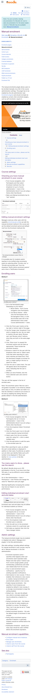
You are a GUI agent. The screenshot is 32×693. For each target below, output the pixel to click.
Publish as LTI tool (7, 78)
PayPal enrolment (6, 75)
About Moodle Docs (7, 687)
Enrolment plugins (6, 45)
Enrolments (5, 37)
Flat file (3, 66)
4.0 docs (25, 11)
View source (15, 14)
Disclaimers (5, 689)
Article (14, 13)
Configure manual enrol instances (16, 637)
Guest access (5, 56)
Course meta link (6, 54)
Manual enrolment (13, 27)
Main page (5, 35)
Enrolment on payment (8, 64)
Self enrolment (6, 49)
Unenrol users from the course (15, 644)
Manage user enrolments (13, 642)
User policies (13, 457)
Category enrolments (7, 59)
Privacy (4, 684)
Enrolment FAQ (6, 80)
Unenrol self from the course (15, 646)
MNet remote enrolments (8, 73)
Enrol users (9, 639)
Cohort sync (5, 52)
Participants (10, 654)
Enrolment (13, 660)
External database (7, 61)
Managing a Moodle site (17, 35)
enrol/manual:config (14, 222)
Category (5, 660)
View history (26, 14)
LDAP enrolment (6, 71)
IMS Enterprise (6, 68)
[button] (16, 116)
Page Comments (25, 13)
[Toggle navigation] (2, 2)
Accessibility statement (8, 692)
